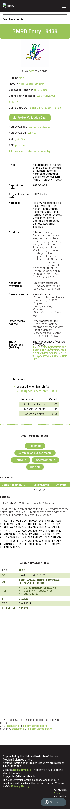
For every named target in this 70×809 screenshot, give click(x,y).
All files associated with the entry (30, 151)
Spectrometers (45, 459)
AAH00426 (25, 580)
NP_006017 (26, 590)
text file (31, 133)
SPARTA (14, 101)
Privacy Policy (20, 786)
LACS (52, 95)
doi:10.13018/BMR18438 (45, 107)
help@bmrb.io (22, 769)
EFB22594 (25, 583)
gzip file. (20, 139)
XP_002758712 (28, 593)
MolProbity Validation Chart (30, 117)
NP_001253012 (28, 587)
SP (4, 598)
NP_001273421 (47, 587)
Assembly (35, 445)
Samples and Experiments (35, 452)
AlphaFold (8, 608)
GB (4, 581)
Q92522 (23, 598)
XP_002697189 (43, 590)
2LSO (22, 570)
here (32, 70)
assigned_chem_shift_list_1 (39, 391)
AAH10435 (38, 580)
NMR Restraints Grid (31, 83)
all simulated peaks (35, 725)
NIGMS (58, 793)
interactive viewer (39, 127)
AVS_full (42, 95)
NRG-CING (40, 89)
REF (4, 590)
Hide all (35, 467)
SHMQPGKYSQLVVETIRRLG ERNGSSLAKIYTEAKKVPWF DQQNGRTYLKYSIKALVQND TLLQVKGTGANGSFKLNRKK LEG (50, 353)
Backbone (12, 725)
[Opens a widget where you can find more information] (53, 802)
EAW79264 (52, 580)
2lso (21, 78)
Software (20, 459)
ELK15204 (38, 583)
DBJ (4, 575)
